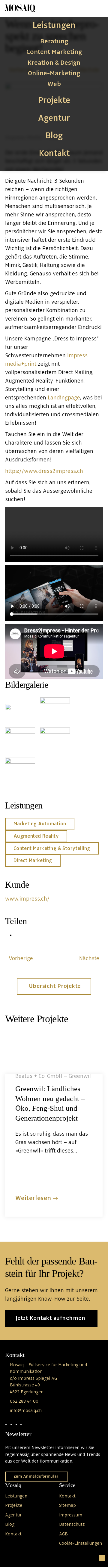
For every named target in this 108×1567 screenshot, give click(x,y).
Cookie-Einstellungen (80, 1543)
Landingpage (64, 398)
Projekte (54, 100)
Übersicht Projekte (55, 986)
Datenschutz (72, 1524)
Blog (54, 135)
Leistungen (54, 25)
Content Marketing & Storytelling (52, 848)
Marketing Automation (40, 824)
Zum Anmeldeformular (36, 1476)
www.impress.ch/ (27, 899)
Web (54, 84)
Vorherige (21, 959)
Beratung (54, 41)
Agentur (54, 118)
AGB (63, 1534)
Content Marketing (54, 52)
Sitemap (67, 1505)
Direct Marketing (33, 860)
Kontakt (54, 153)
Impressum (70, 1515)
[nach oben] (102, 1558)
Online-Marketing (54, 73)
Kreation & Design (54, 63)
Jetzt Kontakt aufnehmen (51, 1318)
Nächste (89, 959)
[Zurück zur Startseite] (20, 8)
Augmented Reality (36, 836)
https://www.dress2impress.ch (44, 471)
